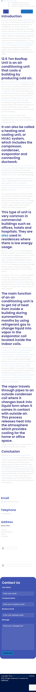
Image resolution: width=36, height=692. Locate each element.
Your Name (6, 587)
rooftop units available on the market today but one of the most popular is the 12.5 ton (18, 42)
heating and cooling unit (12, 34)
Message (5, 620)
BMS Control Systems (20, 676)
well (20, 52)
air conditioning (17, 27)
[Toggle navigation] (6, 11)
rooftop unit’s (16, 175)
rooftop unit (23, 201)
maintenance (10, 476)
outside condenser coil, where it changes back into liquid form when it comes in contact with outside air (18, 363)
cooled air (18, 284)
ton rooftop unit (11, 115)
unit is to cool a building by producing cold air (17, 99)
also (5, 235)
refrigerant (21, 282)
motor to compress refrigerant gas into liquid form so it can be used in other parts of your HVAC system (18, 185)
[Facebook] (18, 687)
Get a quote (27, 11)
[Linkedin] (12, 687)
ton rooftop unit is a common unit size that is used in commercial (18, 83)
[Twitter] (23, 687)
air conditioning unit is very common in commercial (16, 456)
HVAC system (27, 20)
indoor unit (11, 190)
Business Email (8, 609)
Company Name (8, 598)
